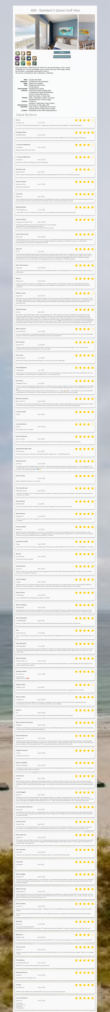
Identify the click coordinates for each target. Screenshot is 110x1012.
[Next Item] (92, 32)
